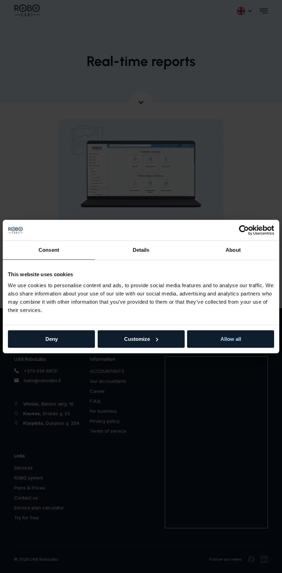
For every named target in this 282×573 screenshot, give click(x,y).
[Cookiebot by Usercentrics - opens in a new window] (244, 230)
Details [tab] (141, 250)
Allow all (230, 339)
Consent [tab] (49, 250)
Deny (51, 339)
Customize (137, 339)
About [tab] (233, 250)
